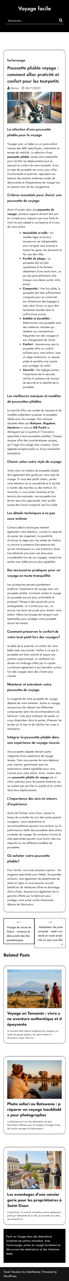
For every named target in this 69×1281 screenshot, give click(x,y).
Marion (15, 88)
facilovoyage (16, 60)
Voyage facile (34, 8)
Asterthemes (33, 1272)
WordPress (10, 1276)
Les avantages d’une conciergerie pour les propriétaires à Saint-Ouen (34, 1200)
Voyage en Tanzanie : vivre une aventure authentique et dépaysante (34, 1019)
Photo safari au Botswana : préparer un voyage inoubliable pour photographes (34, 1109)
